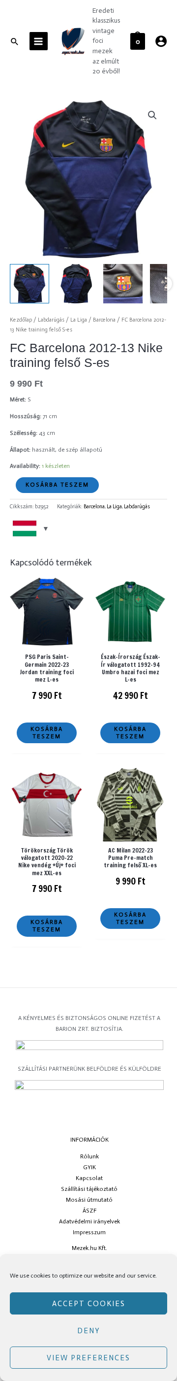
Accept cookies (88, 1303)
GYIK (89, 1167)
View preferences (88, 1357)
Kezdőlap (21, 320)
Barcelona (104, 320)
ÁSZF (89, 1210)
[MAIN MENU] (39, 41)
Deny (88, 1330)
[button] (152, 115)
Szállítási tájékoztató (89, 1188)
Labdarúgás (51, 320)
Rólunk (89, 1156)
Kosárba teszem (57, 484)
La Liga (78, 320)
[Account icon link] (161, 41)
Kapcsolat (89, 1178)
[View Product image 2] (76, 283)
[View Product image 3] (123, 283)
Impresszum (89, 1232)
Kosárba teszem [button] (46, 732)
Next (164, 283)
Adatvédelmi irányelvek (89, 1221)
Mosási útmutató (89, 1199)
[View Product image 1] (29, 283)
